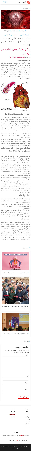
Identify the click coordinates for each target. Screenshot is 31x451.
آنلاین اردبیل (22, 2)
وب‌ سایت (26, 389)
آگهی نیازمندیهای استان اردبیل (17, 57)
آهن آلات (28, 416)
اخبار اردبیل (27, 408)
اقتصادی (13, 416)
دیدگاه (27, 355)
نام (27, 376)
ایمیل (27, 382)
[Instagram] (14, 432)
